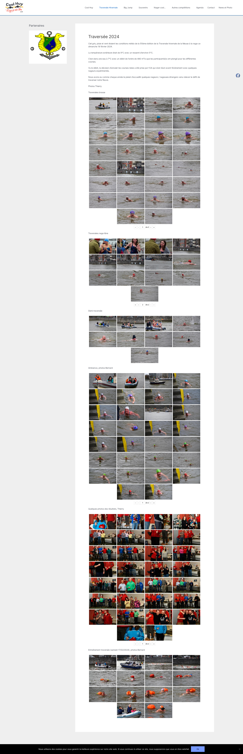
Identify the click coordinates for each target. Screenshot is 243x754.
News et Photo (225, 7)
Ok (198, 749)
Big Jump (128, 7)
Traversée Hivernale (108, 7)
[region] (48, 50)
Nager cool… (160, 7)
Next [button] (63, 49)
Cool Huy (89, 7)
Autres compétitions (181, 7)
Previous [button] (32, 49)
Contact (211, 7)
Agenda (199, 7)
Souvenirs (143, 7)
